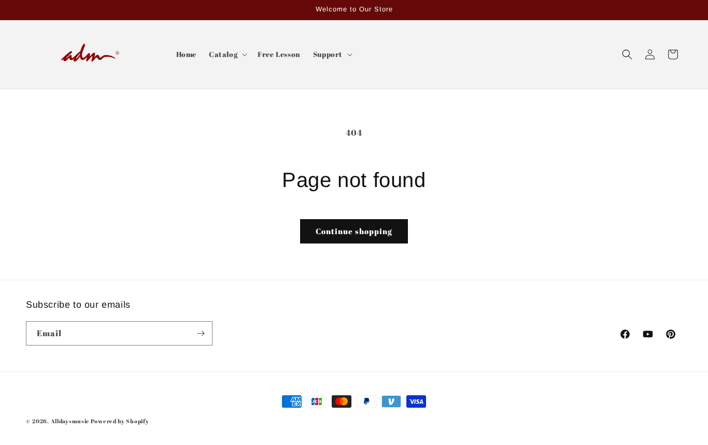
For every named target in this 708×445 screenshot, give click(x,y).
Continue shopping (354, 231)
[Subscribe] (200, 333)
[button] (227, 54)
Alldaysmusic (70, 421)
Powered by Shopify (120, 421)
